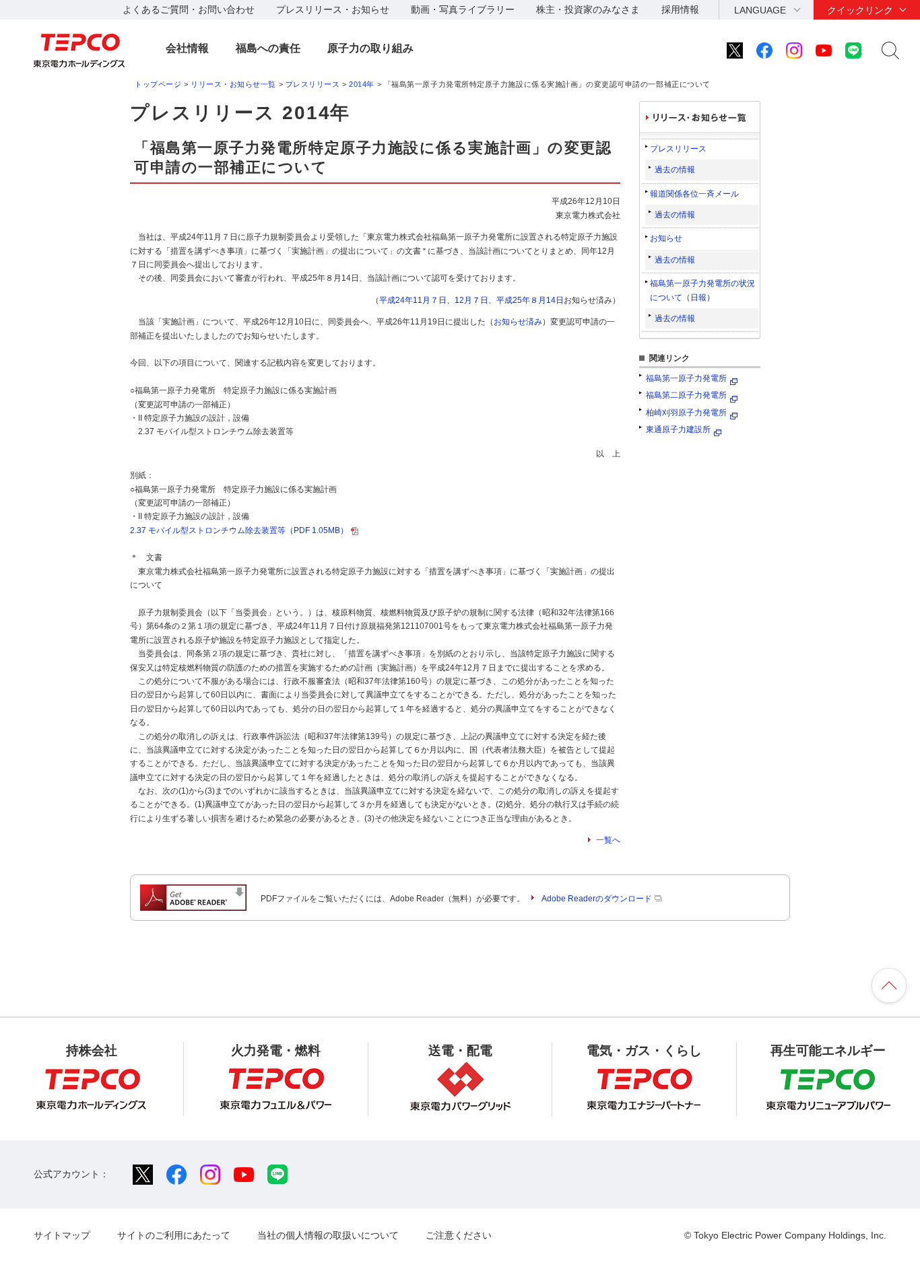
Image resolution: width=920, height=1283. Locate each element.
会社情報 (187, 48)
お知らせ (666, 238)
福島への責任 (268, 48)
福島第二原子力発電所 (686, 395)
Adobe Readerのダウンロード (596, 898)
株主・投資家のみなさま (588, 9)
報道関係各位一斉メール (694, 194)
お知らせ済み (518, 321)
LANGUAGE (760, 10)
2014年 (361, 84)
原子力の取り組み (370, 48)
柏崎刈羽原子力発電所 (686, 412)
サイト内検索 (890, 50)
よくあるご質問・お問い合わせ (189, 9)
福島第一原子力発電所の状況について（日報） (702, 290)
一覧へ (608, 840)
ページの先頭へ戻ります (889, 985)
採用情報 (680, 9)
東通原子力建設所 (678, 429)
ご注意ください (459, 1235)
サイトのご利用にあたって (173, 1235)
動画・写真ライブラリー (463, 9)
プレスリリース (313, 84)
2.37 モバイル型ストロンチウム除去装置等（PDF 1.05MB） (239, 530)
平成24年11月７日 (413, 300)
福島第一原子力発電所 (686, 378)
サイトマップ (62, 1235)
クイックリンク (860, 10)
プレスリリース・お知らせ (332, 9)
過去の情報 (675, 169)
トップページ (158, 84)
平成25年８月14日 (530, 300)
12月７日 (471, 300)
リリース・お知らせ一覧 (233, 84)
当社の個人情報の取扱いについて (328, 1235)
